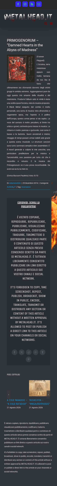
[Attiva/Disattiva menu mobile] (51, 23)
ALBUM (10, 187)
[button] (8, 395)
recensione (26, 187)
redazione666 (15, 183)
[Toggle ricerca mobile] (45, 23)
